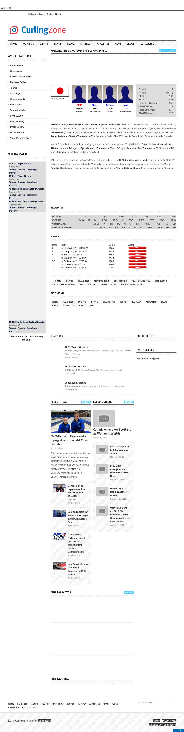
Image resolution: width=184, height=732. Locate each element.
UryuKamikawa (125, 110)
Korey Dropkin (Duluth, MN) (105, 124)
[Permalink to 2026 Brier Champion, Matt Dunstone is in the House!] (102, 468)
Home (13, 43)
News (118, 43)
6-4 (86, 124)
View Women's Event (21, 138)
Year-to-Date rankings (127, 168)
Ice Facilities (148, 43)
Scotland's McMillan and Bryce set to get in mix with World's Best (78, 517)
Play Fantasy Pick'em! (32, 338)
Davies (67, 264)
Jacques (68, 251)
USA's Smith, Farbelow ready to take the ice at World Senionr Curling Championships (77, 543)
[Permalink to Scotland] (59, 513)
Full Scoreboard (19, 336)
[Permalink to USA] (59, 536)
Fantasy (86, 43)
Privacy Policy (169, 720)
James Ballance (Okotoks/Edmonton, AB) (72, 136)
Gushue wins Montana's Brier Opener (118, 492)
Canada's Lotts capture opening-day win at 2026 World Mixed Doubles (76, 492)
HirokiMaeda (110, 110)
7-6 (70, 148)
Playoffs (13, 172)
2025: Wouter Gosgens (76, 347)
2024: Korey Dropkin (75, 366)
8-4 (170, 128)
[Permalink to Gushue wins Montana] (102, 491)
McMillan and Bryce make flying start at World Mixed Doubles (70, 440)
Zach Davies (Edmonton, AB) (65, 132)
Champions (16, 71)
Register (51, 14)
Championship (17, 99)
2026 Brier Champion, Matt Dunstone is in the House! (119, 471)
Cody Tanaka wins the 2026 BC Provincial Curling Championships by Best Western (119, 514)
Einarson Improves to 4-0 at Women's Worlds (120, 450)
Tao (65, 254)
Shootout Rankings (63, 284)
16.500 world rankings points (133, 160)
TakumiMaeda (79, 110)
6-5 (167, 132)
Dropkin (62, 152)
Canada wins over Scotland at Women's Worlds (112, 431)
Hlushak (68, 248)
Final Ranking (17, 121)
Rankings (28, 43)
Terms (157, 720)
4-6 (112, 267)
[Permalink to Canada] (59, 488)
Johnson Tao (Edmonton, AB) (143, 148)
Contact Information (20, 76)
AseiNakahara (95, 110)
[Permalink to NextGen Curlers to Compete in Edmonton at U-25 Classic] (59, 566)
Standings (15, 93)
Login (58, 14)
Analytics (103, 43)
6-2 (118, 148)
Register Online (18, 82)
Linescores (16, 104)
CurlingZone (45, 720)
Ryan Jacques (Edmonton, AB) (96, 148)
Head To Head (17, 132)
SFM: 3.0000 (16, 115)
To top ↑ (178, 730)
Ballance (68, 261)
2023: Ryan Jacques (75, 382)
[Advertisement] (27, 266)
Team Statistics (18, 110)
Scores (71, 43)
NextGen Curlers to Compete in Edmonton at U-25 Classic (78, 569)
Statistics (109, 302)
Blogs (130, 43)
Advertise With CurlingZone (162, 724)
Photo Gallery (17, 126)
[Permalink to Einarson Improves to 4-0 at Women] (102, 449)
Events (44, 43)
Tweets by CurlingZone (148, 358)
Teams (57, 43)
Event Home (16, 65)
